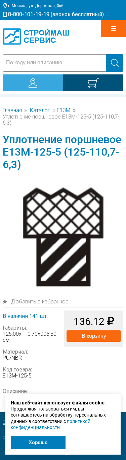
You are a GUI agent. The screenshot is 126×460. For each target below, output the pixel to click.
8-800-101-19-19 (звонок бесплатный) (56, 14)
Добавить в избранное (39, 301)
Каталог (40, 110)
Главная (12, 110)
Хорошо (38, 442)
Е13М (63, 110)
